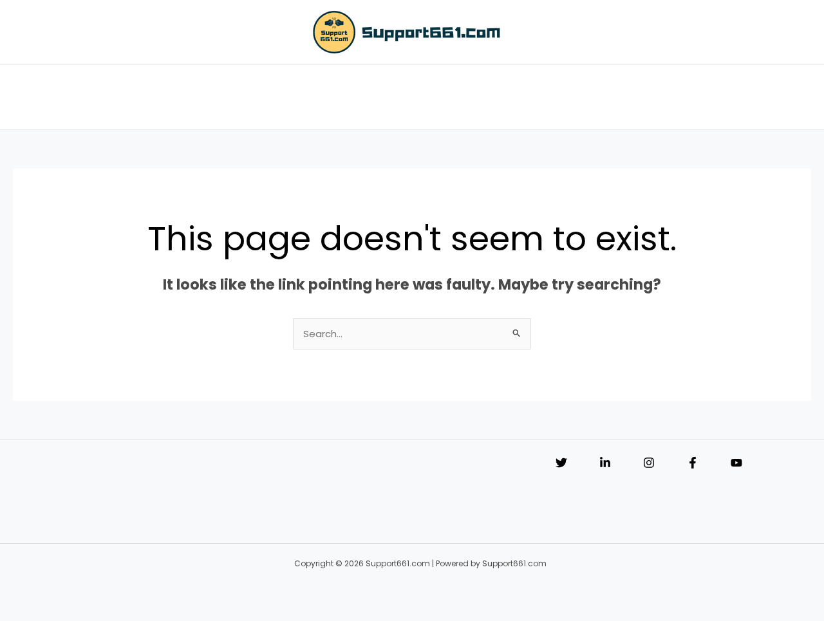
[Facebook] (692, 462)
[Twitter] (561, 462)
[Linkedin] (605, 462)
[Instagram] (649, 462)
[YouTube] (736, 462)
